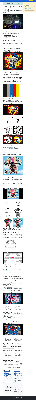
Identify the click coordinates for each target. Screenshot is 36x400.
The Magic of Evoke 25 (7, 373)
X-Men (10, 288)
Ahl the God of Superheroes (9, 287)
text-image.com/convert (19, 248)
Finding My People (17, 384)
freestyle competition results (7, 230)
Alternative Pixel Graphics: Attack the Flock (29, 9)
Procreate (15, 80)
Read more (15, 381)
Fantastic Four (6, 288)
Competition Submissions (27, 5)
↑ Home (29, 3)
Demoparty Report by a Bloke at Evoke (7, 375)
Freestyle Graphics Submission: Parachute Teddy (30, 6)
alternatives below (10, 70)
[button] (13, 21)
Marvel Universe (20, 288)
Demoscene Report (14, 3)
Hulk (8, 288)
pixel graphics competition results (11, 147)
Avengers (13, 288)
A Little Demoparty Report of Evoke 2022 (18, 386)
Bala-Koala (21, 363)
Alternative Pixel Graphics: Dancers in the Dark (29, 10)
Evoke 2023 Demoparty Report (18, 374)
